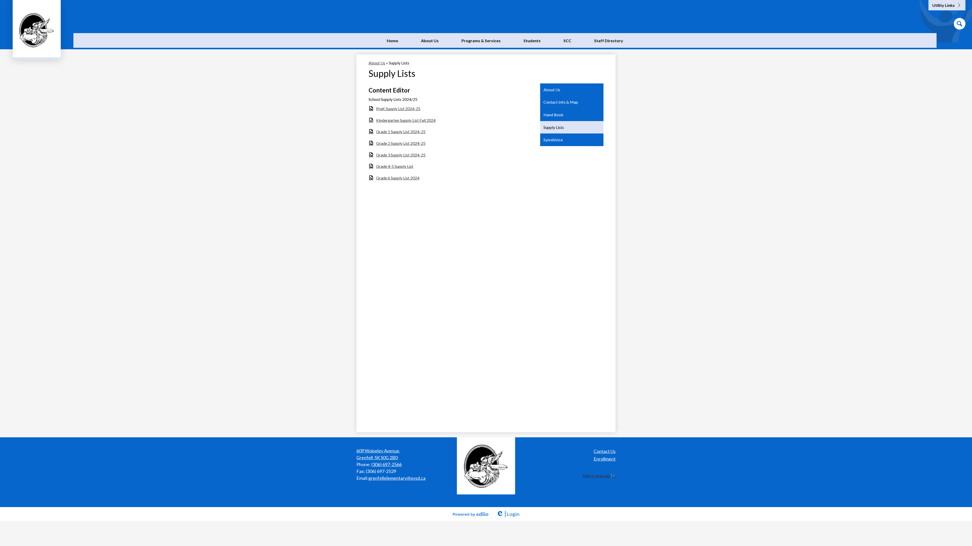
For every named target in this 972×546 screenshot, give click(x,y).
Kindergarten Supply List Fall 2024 (406, 120)
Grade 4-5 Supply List (394, 166)
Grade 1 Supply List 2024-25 (401, 131)
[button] (430, 40)
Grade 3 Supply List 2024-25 (401, 154)
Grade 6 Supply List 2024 (397, 177)
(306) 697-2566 (386, 464)
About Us (377, 62)
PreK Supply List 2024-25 (398, 108)
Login (507, 514)
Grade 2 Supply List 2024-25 (401, 143)
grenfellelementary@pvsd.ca (397, 478)
